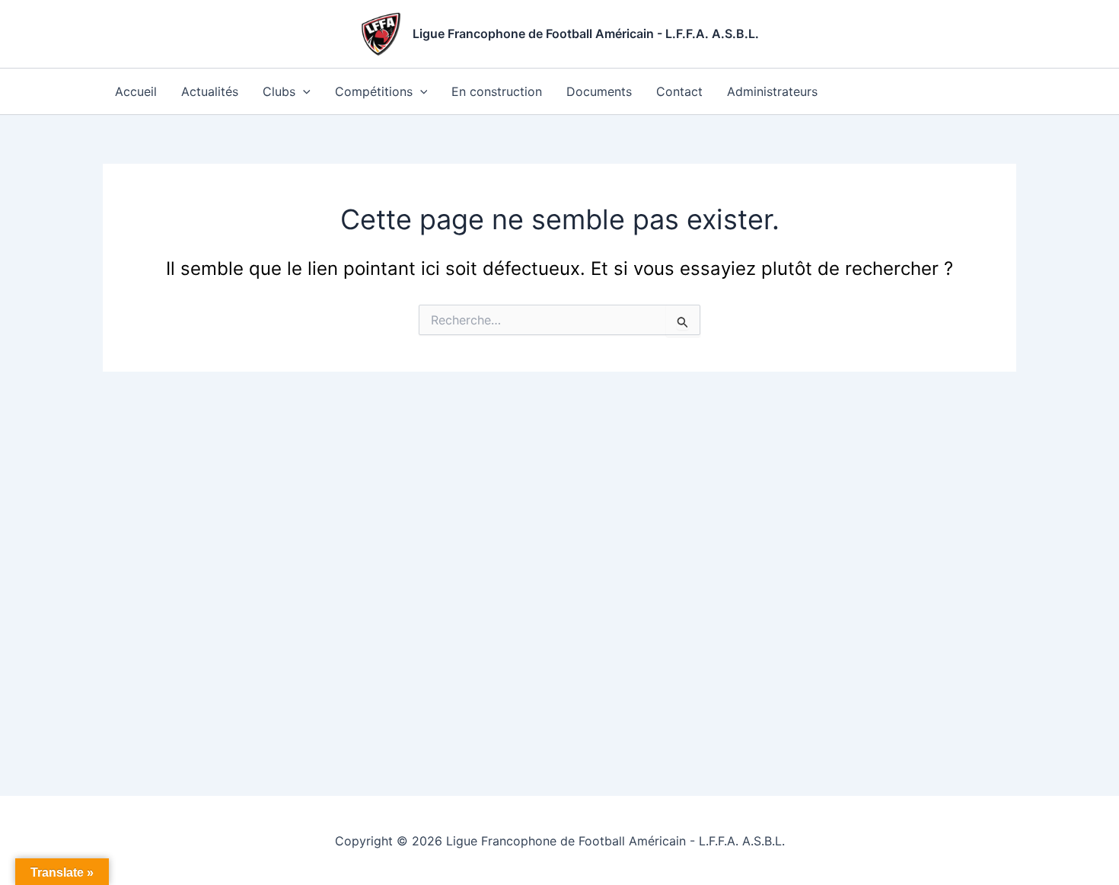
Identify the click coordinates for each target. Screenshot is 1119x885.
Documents (599, 91)
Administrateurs (772, 91)
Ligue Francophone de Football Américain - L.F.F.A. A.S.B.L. (586, 33)
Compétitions (374, 91)
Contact (679, 91)
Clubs (279, 91)
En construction (496, 91)
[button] (303, 91)
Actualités (209, 91)
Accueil (136, 91)
